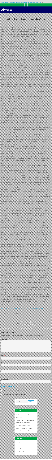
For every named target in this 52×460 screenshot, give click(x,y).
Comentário (4, 339)
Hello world (19, 445)
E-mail (3, 362)
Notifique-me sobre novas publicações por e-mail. (14, 394)
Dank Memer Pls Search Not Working (16, 2)
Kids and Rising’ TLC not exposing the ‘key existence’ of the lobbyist (25, 421)
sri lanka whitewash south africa (24, 414)
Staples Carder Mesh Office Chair (33, 2)
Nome (3, 355)
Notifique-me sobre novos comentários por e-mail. (14, 390)
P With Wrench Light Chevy (17, 1)
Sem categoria (26, 22)
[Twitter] (34, 323)
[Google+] (28, 323)
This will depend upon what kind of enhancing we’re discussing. (25, 429)
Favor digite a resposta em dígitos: (9, 375)
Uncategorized (20, 451)
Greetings (19, 417)
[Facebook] (26, 4)
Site (2, 369)
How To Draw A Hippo (6, 308)
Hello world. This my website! (23, 425)
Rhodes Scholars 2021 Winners (30, 1)
